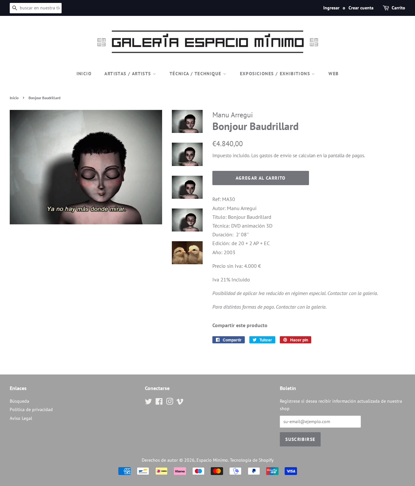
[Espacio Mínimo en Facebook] (159, 403)
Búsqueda (19, 401)
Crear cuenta (361, 8)
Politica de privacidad (31, 409)
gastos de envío (275, 155)
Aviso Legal (21, 418)
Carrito (398, 8)
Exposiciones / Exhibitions (276, 74)
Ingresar (331, 8)
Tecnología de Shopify (252, 460)
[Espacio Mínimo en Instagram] (169, 403)
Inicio (84, 74)
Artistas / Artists (128, 74)
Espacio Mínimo (212, 460)
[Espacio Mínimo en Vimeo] (180, 403)
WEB (333, 74)
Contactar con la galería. (352, 293)
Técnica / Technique (196, 74)
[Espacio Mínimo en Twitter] (148, 403)
